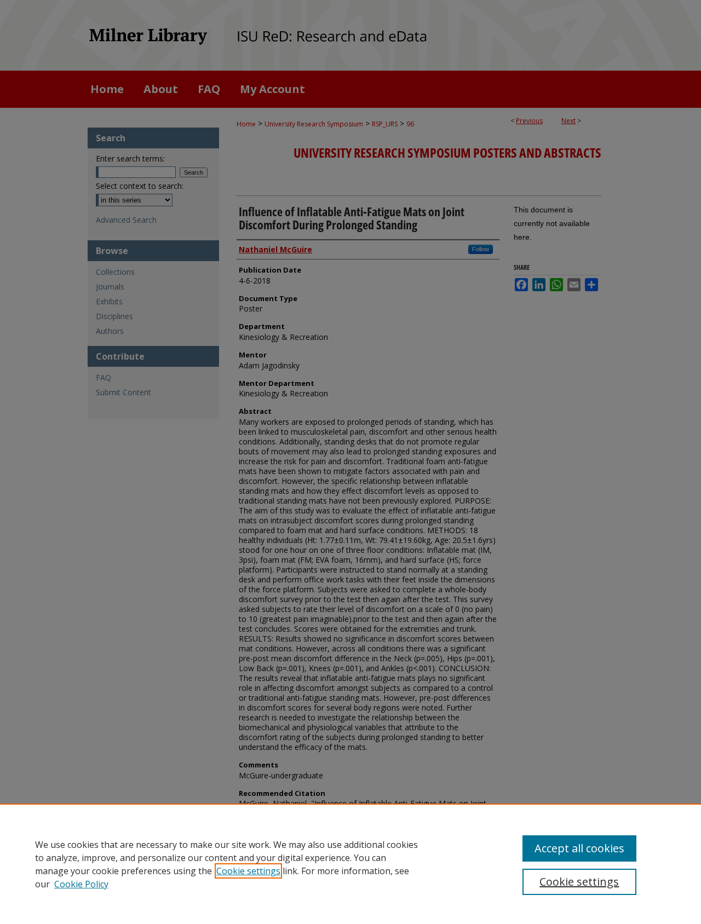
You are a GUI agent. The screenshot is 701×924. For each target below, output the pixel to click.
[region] (350, 864)
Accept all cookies (579, 848)
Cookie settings (248, 871)
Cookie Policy (81, 884)
